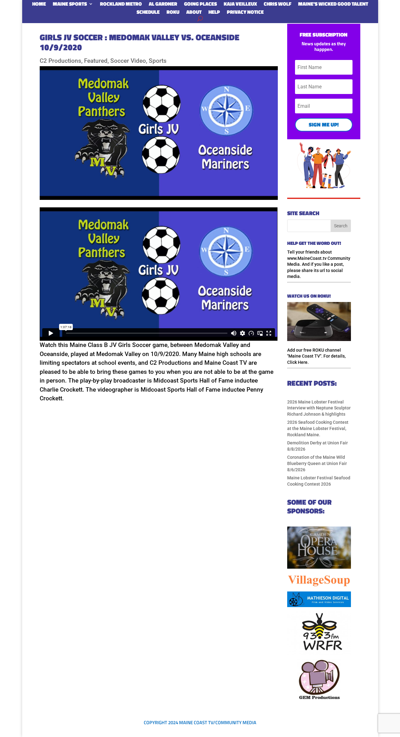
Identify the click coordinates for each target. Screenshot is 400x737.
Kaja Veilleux (240, 4)
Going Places (200, 4)
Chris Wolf (277, 4)
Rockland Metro (121, 4)
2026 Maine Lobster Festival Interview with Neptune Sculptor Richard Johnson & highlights (319, 408)
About (194, 13)
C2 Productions (60, 60)
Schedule (148, 13)
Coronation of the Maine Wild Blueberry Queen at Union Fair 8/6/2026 (317, 463)
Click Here (297, 362)
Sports (158, 60)
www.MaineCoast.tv (307, 258)
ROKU (173, 13)
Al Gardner (163, 4)
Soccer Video (128, 60)
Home (39, 4)
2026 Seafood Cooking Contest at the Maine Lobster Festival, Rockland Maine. (317, 428)
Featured (96, 60)
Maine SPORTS (70, 4)
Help (214, 13)
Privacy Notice (245, 13)
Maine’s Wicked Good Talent (333, 4)
